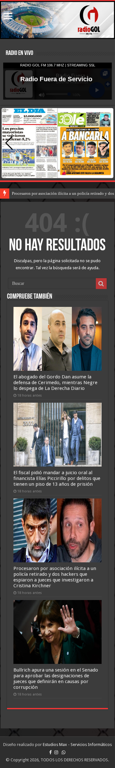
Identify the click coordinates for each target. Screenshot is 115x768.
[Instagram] (56, 752)
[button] (106, 143)
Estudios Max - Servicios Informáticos (77, 744)
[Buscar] (101, 283)
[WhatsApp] (63, 752)
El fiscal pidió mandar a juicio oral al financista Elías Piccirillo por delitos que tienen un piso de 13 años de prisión (56, 478)
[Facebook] (50, 752)
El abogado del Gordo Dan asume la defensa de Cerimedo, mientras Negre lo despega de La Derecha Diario (55, 382)
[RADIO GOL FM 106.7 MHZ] (57, 20)
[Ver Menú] (8, 16)
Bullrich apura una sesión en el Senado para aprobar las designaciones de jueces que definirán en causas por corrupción (55, 678)
